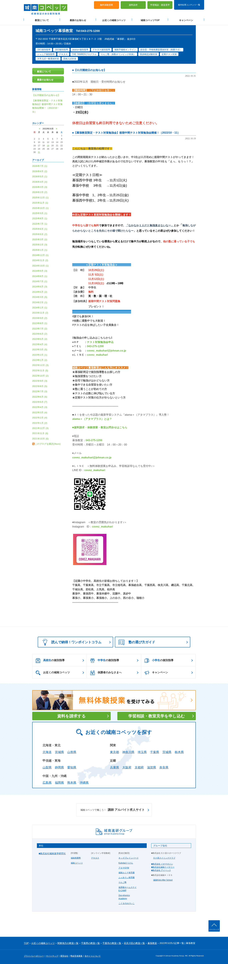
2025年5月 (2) (39, 234)
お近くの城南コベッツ (114, 20)
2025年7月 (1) (39, 223)
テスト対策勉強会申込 (100, 342)
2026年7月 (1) (39, 166)
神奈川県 (128, 752)
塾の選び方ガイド (142, 642)
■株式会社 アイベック (161, 870)
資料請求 (133, 5)
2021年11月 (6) (40, 433)
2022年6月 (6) (39, 396)
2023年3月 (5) (39, 349)
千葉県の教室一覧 (90, 943)
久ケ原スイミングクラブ (164, 858)
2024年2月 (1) (39, 302)
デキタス (95, 858)
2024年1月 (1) (39, 307)
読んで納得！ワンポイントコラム (76, 642)
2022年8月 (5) (39, 386)
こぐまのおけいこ (127, 903)
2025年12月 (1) (40, 197)
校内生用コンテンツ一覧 (189, 5)
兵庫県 (114, 767)
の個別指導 (54, 660)
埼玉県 (142, 752)
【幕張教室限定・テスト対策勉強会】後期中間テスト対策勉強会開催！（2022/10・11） (127, 132)
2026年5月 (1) (39, 176)
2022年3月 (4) (39, 412)
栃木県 (179, 752)
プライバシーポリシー (34, 956)
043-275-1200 (95, 346)
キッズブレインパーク (129, 858)
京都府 (139, 767)
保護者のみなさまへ (110, 672)
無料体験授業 (106, 5)
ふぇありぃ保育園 (127, 877)
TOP (26, 943)
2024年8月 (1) (39, 276)
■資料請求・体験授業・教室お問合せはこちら (99, 427)
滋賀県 (151, 767)
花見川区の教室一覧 (134, 943)
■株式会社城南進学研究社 (52, 853)
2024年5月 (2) (39, 292)
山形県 (71, 752)
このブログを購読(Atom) (48, 444)
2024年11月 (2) (40, 260)
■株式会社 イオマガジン (162, 864)
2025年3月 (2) (39, 239)
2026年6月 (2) (39, 171)
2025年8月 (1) (39, 218)
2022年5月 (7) (39, 402)
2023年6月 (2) (39, 333)
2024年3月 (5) (39, 297)
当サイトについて (93, 956)
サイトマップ (52, 956)
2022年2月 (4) (39, 417)
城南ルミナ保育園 (127, 872)
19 (48, 145)
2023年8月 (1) (39, 323)
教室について (42, 20)
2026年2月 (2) (39, 192)
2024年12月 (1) (40, 255)
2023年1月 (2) (39, 360)
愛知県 (71, 767)
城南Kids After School (163, 880)
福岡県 (59, 782)
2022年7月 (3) (39, 391)
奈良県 (163, 767)
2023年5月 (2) (39, 339)
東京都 (114, 752)
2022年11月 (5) (40, 370)
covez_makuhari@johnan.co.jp (106, 350)
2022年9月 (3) (39, 381)
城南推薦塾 (76, 858)
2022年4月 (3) (39, 407)
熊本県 (71, 782)
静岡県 (59, 767)
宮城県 (59, 752)
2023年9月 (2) (39, 318)
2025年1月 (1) (39, 250)
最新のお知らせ (78, 20)
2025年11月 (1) (40, 202)
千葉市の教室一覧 (111, 943)
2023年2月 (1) (39, 355)
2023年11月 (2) (40, 312)
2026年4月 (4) (39, 182)
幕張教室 (152, 943)
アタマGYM (124, 868)
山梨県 (47, 767)
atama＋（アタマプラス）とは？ (92, 418)
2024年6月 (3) (39, 286)
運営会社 (64, 956)
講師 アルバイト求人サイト (112, 809)
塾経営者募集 (76, 956)
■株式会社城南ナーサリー (162, 867)
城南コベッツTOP (150, 20)
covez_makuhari (97, 354)
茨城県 (166, 752)
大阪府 (126, 767)
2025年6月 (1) (39, 229)
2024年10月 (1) (40, 265)
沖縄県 (84, 782)
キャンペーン (186, 20)
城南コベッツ (77, 863)
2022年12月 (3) (40, 365)
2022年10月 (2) (40, 375)
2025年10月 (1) (40, 208)
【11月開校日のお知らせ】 (90, 70)
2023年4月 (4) (39, 344)
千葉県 (154, 752)
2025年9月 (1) (39, 213)
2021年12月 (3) (40, 428)
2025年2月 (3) (39, 244)
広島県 (47, 782)
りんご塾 (123, 882)
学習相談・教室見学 (160, 5)
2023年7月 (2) (39, 328)
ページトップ (214, 929)
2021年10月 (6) (40, 438)
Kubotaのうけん (126, 863)
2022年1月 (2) (39, 423)
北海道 (47, 752)
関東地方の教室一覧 (67, 943)
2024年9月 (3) (39, 271)
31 (39, 152)
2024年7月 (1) (39, 281)
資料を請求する (71, 716)
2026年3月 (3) (39, 187)
